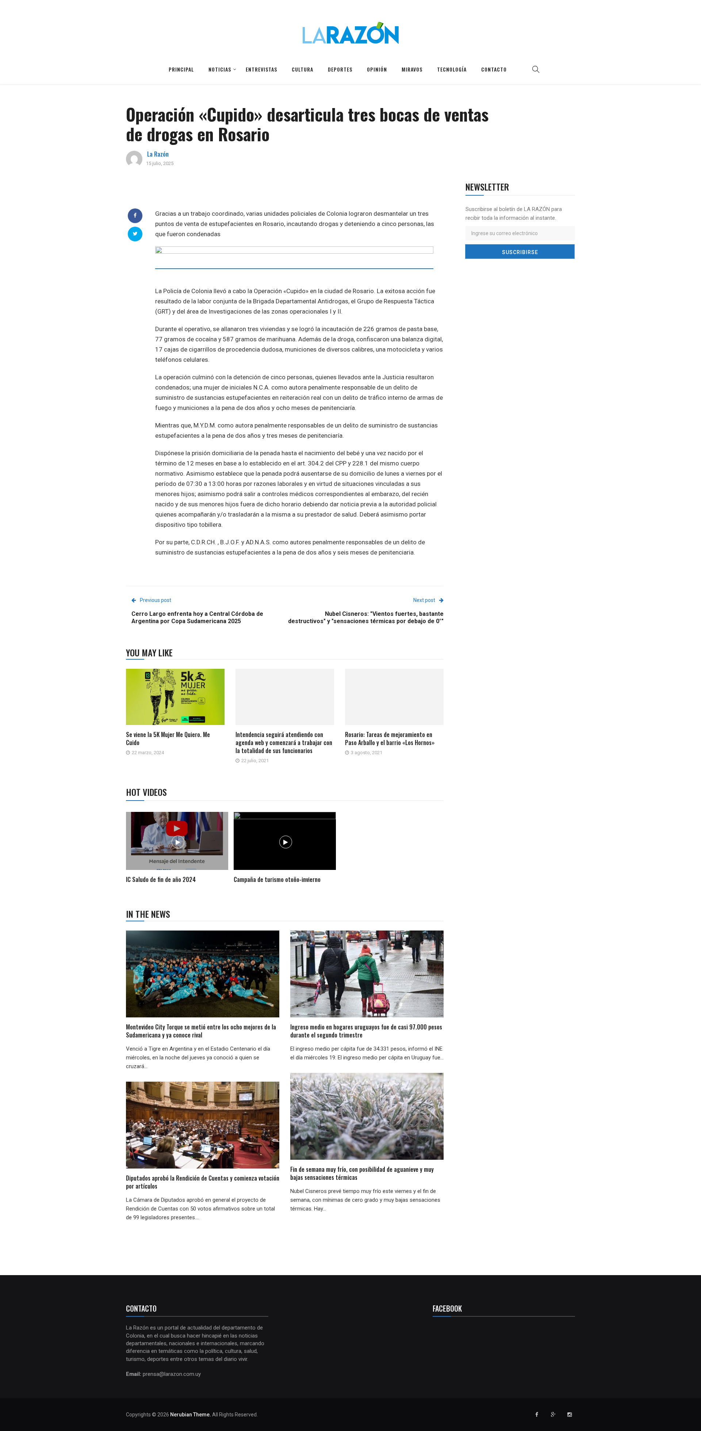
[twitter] (135, 233)
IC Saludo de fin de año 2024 (161, 879)
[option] (177, 848)
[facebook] (135, 215)
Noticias (219, 69)
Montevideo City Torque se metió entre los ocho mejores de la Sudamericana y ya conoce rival (201, 1031)
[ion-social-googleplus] (553, 1414)
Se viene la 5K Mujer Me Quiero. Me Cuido (168, 738)
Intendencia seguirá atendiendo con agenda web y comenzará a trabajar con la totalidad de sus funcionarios (283, 742)
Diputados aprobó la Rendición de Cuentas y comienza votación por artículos (202, 1182)
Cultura (302, 69)
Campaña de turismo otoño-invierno (277, 879)
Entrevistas (261, 69)
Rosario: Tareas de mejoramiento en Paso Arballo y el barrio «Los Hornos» (389, 738)
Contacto (494, 69)
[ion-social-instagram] (569, 1414)
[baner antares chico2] (294, 265)
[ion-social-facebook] (536, 1414)
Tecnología (452, 69)
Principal (181, 69)
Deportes (340, 69)
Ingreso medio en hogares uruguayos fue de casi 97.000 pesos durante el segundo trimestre (366, 1031)
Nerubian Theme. (190, 1414)
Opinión (377, 69)
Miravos (412, 69)
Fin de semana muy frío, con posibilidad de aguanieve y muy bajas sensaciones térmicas (362, 1173)
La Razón (158, 154)
